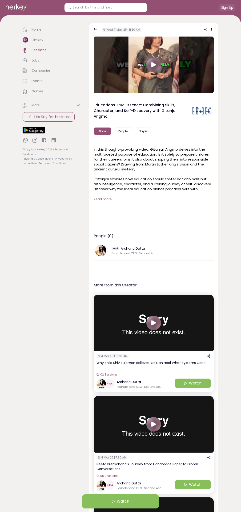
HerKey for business (52, 117)
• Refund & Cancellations (38, 159)
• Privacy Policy (63, 159)
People (123, 131)
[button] (52, 30)
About (102, 131)
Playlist (144, 131)
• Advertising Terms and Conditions (44, 163)
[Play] (153, 323)
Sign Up (227, 7)
